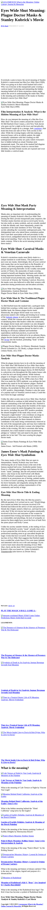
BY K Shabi (4, 26)
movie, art (11, 605)
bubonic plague (12, 317)
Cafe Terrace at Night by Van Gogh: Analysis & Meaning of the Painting (21, 781)
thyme (6, 340)
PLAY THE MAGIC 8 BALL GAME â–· (18, 611)
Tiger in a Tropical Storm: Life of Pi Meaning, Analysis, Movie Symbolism (20, 726)
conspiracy (38, 128)
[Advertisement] (23, 53)
